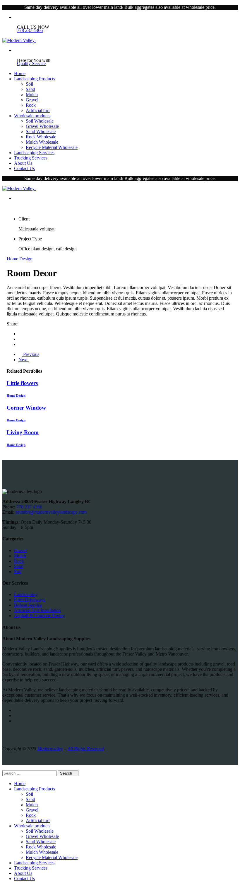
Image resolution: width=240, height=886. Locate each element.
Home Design (19, 258)
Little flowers (22, 383)
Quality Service (31, 63)
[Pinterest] (16, 720)
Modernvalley (50, 748)
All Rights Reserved (86, 748)
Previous (30, 354)
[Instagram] (16, 715)
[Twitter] (20, 339)
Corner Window (26, 408)
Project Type (30, 238)
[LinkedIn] (20, 344)
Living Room (23, 432)
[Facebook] (20, 333)
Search (66, 773)
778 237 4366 (30, 30)
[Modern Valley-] (19, 40)
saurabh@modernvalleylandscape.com (51, 512)
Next (23, 359)
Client (24, 218)
